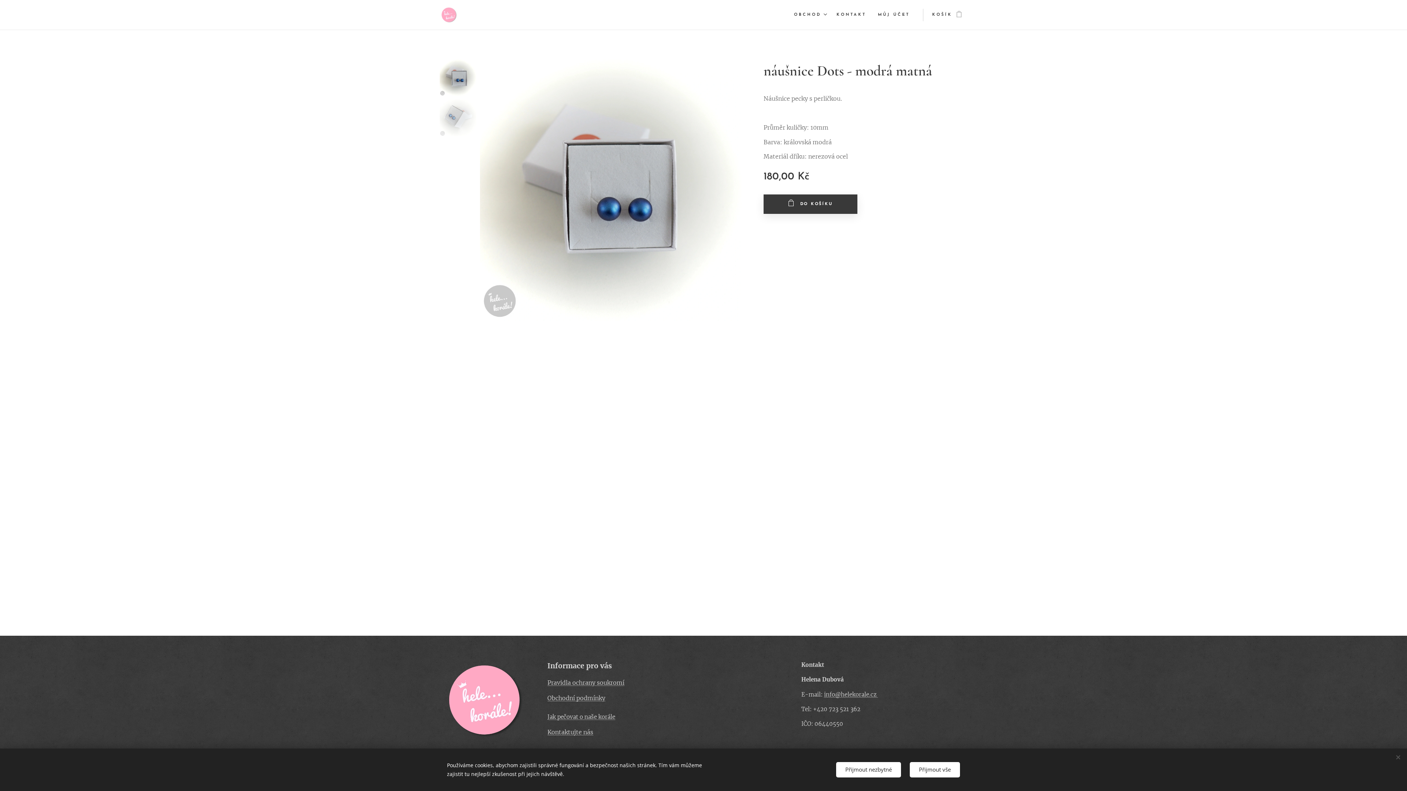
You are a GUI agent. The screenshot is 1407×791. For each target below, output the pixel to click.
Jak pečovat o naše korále (581, 716)
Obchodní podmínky (576, 698)
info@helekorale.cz (851, 694)
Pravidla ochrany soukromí (585, 682)
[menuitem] (811, 15)
